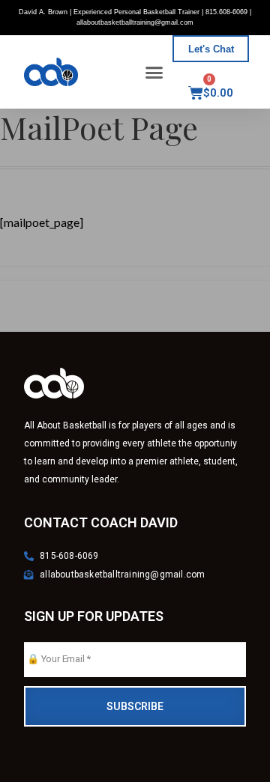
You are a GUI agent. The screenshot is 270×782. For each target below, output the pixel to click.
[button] (154, 72)
